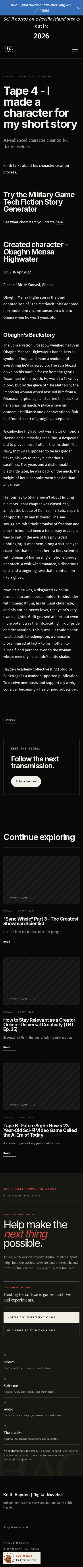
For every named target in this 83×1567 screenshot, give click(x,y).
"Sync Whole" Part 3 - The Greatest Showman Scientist (40, 921)
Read (9, 941)
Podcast (8, 76)
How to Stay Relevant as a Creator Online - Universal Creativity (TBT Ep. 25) (39, 1024)
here (59, 222)
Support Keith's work (16, 1527)
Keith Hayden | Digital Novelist (33, 1494)
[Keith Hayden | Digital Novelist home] (8, 50)
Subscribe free (26, 781)
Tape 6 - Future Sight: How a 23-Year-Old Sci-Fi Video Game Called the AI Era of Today (40, 1130)
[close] (77, 7)
